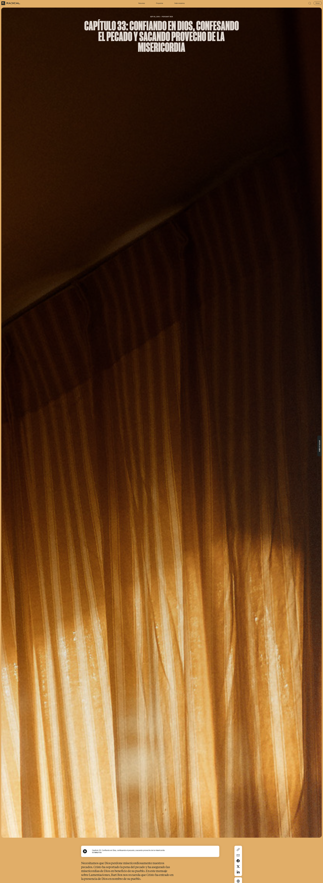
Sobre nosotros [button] (179, 3)
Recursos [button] (141, 3)
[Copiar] (238, 849)
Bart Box (169, 17)
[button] (309, 3)
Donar (318, 3)
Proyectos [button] (159, 3)
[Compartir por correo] (238, 855)
